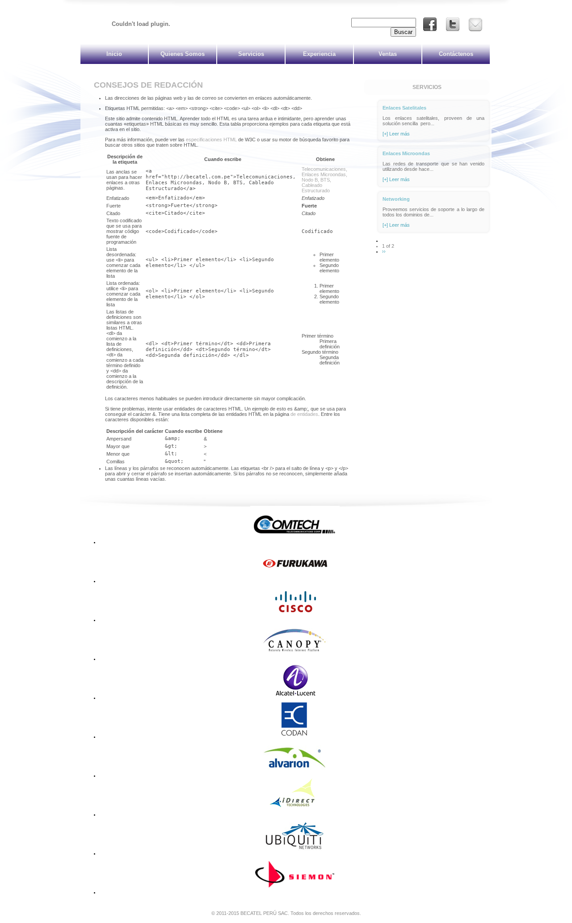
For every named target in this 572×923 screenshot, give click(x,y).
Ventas (388, 54)
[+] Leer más (396, 133)
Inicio (114, 54)
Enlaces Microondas (406, 153)
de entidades (304, 414)
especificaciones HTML (211, 139)
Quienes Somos (182, 54)
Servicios (251, 54)
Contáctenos (456, 54)
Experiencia (319, 54)
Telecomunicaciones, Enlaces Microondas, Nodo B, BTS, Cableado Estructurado (324, 179)
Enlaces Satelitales (404, 107)
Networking (396, 199)
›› (384, 251)
